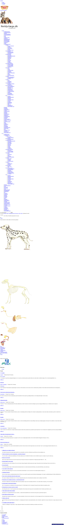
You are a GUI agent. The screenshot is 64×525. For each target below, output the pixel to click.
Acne (5, 35)
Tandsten (9, 61)
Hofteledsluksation (10, 52)
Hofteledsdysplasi (10, 51)
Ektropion (5, 107)
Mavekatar (9, 58)
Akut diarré (9, 55)
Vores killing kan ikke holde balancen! (8, 502)
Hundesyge (5, 38)
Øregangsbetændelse (11, 75)
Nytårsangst (9, 47)
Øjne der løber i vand (11, 106)
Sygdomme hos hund (7, 44)
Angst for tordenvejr (11, 45)
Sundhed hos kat (6, 134)
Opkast (9, 59)
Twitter (1, 218)
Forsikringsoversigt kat (6, 472)
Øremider (1, 408)
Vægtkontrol (10, 62)
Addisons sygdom (6, 37)
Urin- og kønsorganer (9, 85)
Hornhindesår (10, 102)
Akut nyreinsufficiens (7, 34)
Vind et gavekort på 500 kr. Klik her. (57, 524)
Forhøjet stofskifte (6, 109)
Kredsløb (7, 76)
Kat (2, 133)
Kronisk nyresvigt (10, 90)
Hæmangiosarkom (7, 40)
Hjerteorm (2, 382)
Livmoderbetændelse (11, 91)
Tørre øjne (9, 104)
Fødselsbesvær (10, 89)
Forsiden (5, 213)
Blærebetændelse (10, 87)
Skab (8, 73)
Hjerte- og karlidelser (3, 384)
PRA (5, 129)
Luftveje (7, 79)
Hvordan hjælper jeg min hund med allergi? (9, 483)
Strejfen (9, 49)
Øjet (6, 95)
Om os (3, 519)
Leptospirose (2, 426)
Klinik (3, 2)
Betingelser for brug (5, 523)
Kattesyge (9, 144)
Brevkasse (3, 3)
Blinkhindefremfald (7, 39)
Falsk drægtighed (10, 88)
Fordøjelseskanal (8, 54)
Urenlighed (9, 136)
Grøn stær (9, 100)
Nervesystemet (8, 165)
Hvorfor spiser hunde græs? (4, 442)
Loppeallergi (10, 154)
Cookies (3, 521)
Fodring (1, 444)
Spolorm (9, 146)
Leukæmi (9, 78)
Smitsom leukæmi (10, 161)
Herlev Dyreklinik (5, 516)
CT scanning (4, 514)
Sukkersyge (9, 150)
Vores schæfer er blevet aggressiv (7, 468)
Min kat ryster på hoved (6, 457)
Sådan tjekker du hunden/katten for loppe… (7, 434)
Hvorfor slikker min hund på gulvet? (8, 494)
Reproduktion (2, 394)
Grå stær (9, 101)
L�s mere (2, 379)
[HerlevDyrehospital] (5, 364)
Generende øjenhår (10, 99)
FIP (4, 192)
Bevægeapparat (8, 138)
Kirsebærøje (9, 103)
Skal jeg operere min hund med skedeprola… (7, 392)
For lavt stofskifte (6, 41)
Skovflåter (9, 156)
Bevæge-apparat (2, 347)
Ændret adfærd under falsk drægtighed (8, 490)
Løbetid (9, 46)
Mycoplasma (6, 125)
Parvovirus (9, 60)
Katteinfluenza (10, 163)
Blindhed (5, 33)
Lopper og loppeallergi (11, 72)
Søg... (1, 212)
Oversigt (3, 520)
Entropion (5, 112)
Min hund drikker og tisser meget (7, 461)
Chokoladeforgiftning (7, 32)
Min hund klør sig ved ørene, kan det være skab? (10, 487)
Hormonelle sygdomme (9, 63)
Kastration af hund (10, 94)
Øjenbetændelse (10, 105)
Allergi (5, 43)
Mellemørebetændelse (3, 400)
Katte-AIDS (9, 143)
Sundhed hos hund (7, 31)
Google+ (1, 0)
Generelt (1, 374)
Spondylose (9, 53)
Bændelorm (9, 56)
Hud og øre (7, 67)
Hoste (5, 36)
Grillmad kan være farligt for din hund (8, 450)
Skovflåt (9, 74)
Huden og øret (2, 402)
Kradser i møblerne (11, 137)
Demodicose (6, 117)
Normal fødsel (10, 93)
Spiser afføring (10, 48)
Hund (3, 30)
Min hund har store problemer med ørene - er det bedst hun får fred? (13, 479)
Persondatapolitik (4, 522)
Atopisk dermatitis (10, 70)
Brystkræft (9, 71)
